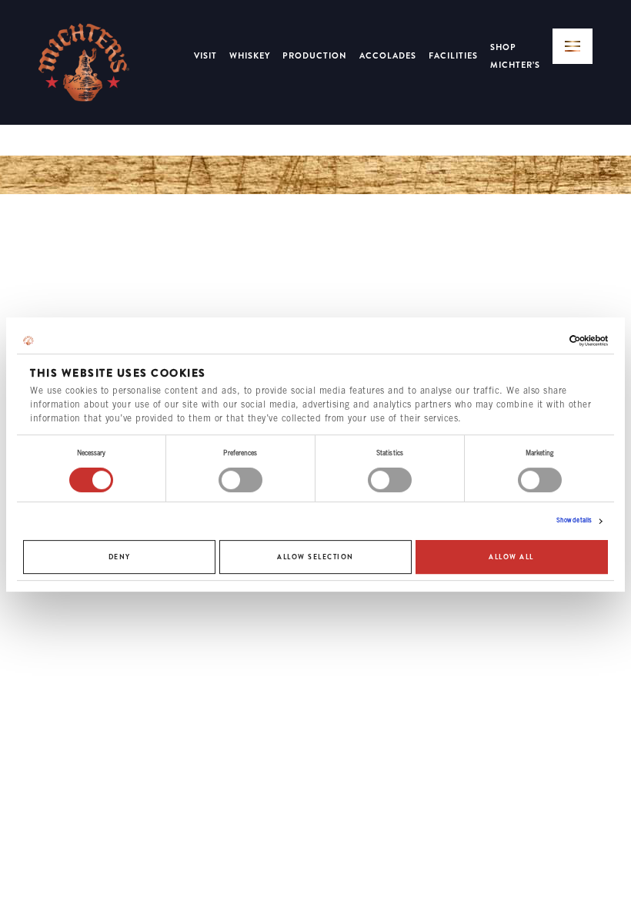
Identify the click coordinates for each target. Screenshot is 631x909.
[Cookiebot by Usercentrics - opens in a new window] (540, 340)
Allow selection (315, 557)
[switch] (240, 480)
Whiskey (249, 55)
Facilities (453, 55)
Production (314, 55)
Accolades (387, 55)
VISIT (205, 55)
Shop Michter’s (515, 56)
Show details (574, 521)
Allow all (511, 557)
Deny (120, 557)
